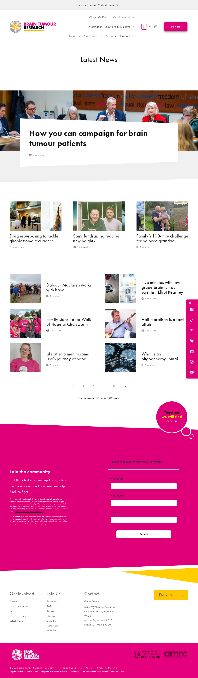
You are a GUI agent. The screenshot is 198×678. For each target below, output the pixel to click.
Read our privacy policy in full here (29, 511)
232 (115, 386)
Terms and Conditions (71, 667)
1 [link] (73, 386)
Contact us (50, 667)
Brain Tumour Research (31, 667)
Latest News (16, 620)
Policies (90, 667)
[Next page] (125, 386)
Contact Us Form (56, 524)
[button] (99, 17)
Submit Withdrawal (107, 667)
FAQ (12, 611)
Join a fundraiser (19, 606)
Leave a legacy (18, 615)
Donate (14, 601)
